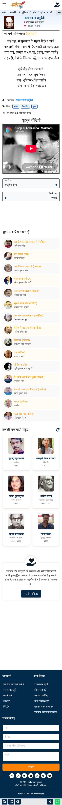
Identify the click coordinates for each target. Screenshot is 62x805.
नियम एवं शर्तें (33, 785)
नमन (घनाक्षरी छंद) (22, 278)
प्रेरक (43, 12)
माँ (51, 12)
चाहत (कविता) (21, 401)
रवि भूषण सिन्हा (20, 417)
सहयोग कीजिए (31, 593)
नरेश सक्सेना (19, 356)
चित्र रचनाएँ (40, 689)
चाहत (16, 106)
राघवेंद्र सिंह (19, 381)
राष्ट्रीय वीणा (11, 182)
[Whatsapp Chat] (57, 802)
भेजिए (31, 767)
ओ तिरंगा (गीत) (21, 364)
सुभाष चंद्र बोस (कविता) (25, 303)
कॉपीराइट (43, 785)
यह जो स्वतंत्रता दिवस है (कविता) (30, 389)
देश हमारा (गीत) (21, 254)
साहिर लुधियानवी (20, 331)
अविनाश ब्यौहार (20, 245)
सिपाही (53, 195)
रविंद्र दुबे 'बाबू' (20, 295)
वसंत (4, 12)
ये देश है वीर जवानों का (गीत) (27, 327)
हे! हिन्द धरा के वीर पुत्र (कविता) (29, 377)
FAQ (6, 706)
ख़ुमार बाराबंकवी (16, 534)
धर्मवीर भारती (46, 496)
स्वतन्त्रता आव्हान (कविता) (26, 291)
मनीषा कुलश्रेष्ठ (16, 496)
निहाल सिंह (46, 534)
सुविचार (25, 12)
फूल (34, 106)
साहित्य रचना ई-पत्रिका (45, 712)
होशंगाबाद (30, 22)
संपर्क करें (7, 695)
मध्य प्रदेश (39, 22)
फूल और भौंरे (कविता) (24, 413)
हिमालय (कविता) (22, 340)
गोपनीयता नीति (21, 785)
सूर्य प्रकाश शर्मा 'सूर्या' (23, 368)
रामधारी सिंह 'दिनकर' (22, 344)
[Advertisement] (31, 213)
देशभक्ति (13, 12)
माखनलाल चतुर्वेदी (34, 18)
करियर (6, 701)
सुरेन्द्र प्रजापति (16, 458)
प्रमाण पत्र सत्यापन (43, 706)
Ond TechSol (35, 794)
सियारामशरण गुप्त (21, 319)
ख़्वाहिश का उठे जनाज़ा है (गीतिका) (30, 241)
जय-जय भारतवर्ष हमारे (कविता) (28, 315)
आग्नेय (16, 405)
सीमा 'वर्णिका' (19, 258)
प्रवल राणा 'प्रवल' (21, 307)
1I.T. (25, 794)
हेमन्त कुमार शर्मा (20, 393)
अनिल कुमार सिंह (21, 270)
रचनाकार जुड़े (9, 689)
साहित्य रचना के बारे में (13, 684)
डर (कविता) (19, 352)
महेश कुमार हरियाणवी (22, 282)
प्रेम (34, 12)
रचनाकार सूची (41, 684)
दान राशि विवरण (41, 701)
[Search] (4, 802)
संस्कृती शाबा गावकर (46, 458)
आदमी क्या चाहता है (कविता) (27, 266)
